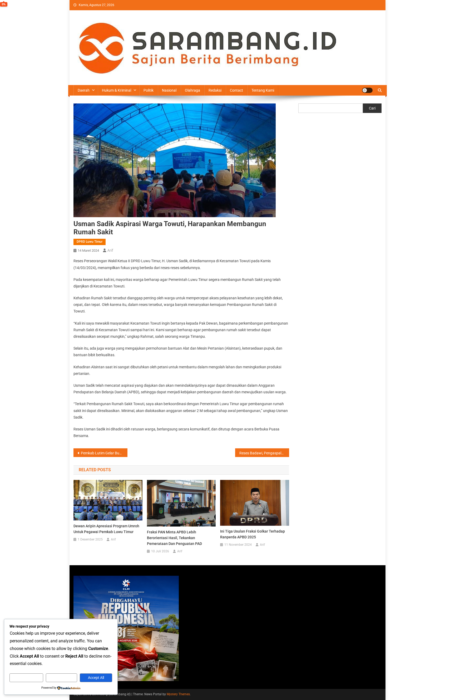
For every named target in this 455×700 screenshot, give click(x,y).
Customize (26, 678)
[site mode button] (367, 90)
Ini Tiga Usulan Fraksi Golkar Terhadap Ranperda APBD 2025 (252, 534)
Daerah (84, 90)
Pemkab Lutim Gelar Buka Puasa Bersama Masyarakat (104, 453)
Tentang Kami (262, 90)
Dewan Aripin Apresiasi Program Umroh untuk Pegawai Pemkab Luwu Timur (106, 529)
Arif (110, 250)
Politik (149, 90)
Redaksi (215, 90)
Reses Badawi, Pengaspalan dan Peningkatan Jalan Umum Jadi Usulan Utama (264, 453)
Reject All (61, 678)
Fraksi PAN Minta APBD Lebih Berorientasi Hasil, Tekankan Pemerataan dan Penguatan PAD (174, 538)
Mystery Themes (178, 694)
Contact (236, 90)
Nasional (169, 90)
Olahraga (192, 90)
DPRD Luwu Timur (89, 242)
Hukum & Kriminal (116, 90)
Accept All (96, 678)
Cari (372, 108)
